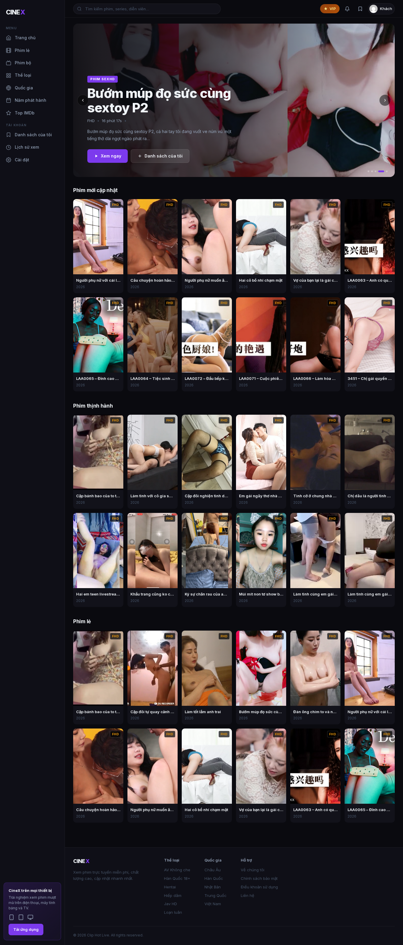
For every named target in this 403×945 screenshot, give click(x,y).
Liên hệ (247, 895)
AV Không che (177, 869)
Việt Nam (212, 903)
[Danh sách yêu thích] (360, 9)
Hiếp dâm (172, 895)
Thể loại (23, 75)
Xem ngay (111, 155)
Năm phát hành (30, 100)
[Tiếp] (385, 100)
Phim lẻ (22, 50)
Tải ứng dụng (26, 929)
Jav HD (170, 903)
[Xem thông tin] (117, 205)
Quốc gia (24, 87)
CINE (15, 12)
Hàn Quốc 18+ (177, 878)
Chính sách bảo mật (259, 878)
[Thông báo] (347, 9)
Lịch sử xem (27, 147)
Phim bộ (23, 62)
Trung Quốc (215, 895)
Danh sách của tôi (33, 134)
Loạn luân (173, 912)
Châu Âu (212, 869)
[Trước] (83, 100)
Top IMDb (25, 112)
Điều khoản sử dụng (259, 887)
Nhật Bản (212, 887)
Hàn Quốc (213, 878)
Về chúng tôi (252, 869)
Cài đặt (22, 159)
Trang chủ (25, 37)
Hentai (170, 887)
